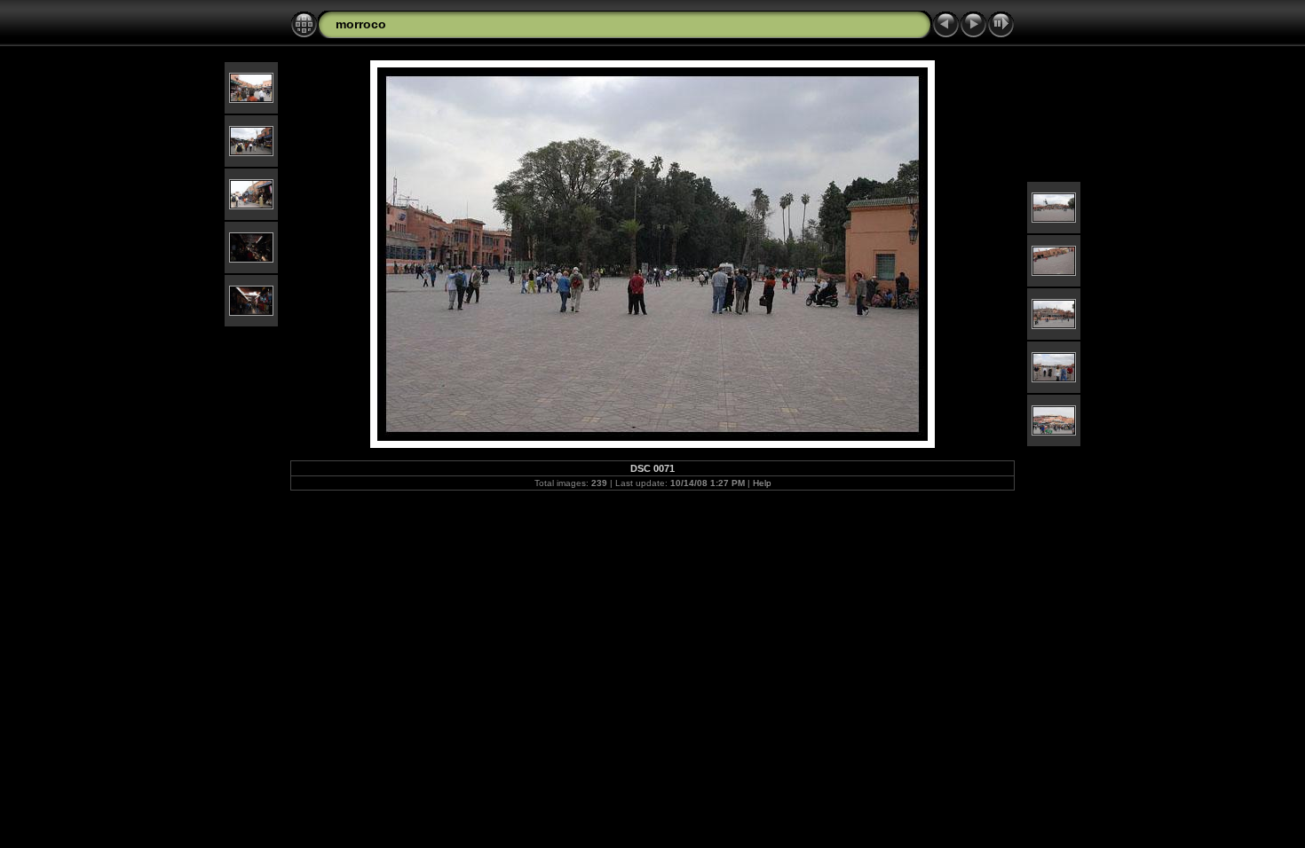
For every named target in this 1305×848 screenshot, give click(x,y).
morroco (361, 24)
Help (762, 483)
